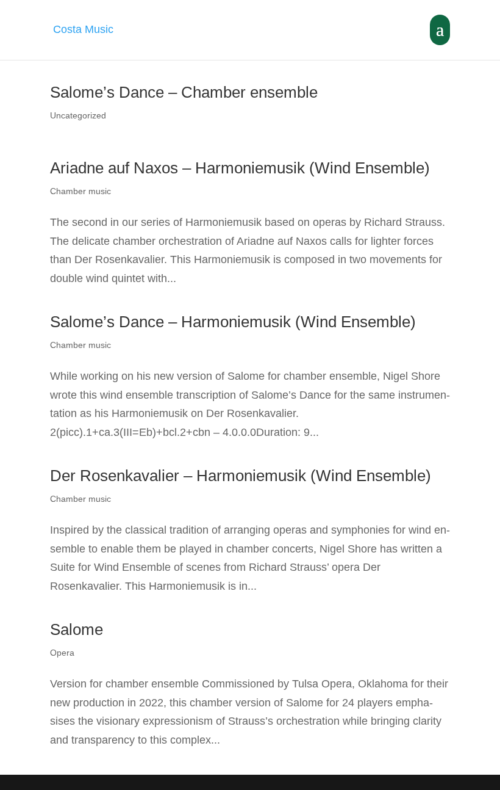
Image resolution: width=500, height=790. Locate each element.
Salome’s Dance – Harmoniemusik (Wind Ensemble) (233, 322)
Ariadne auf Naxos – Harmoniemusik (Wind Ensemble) (240, 168)
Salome (76, 629)
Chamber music (80, 191)
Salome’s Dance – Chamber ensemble (184, 92)
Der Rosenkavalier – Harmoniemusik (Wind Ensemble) (240, 475)
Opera (62, 653)
